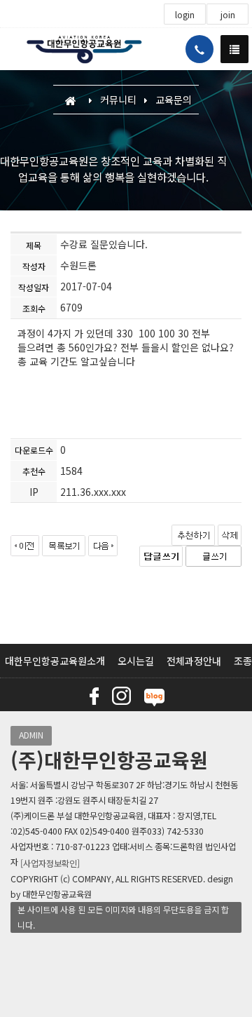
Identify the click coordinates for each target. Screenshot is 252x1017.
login (185, 14)
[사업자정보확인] (50, 863)
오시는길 (136, 661)
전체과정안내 (194, 661)
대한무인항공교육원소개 (55, 661)
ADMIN (31, 735)
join (227, 14)
